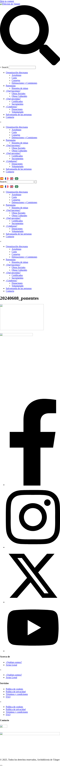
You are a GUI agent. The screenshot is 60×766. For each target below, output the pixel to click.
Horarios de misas (20, 88)
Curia (14, 78)
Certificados (17, 101)
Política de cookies (14, 689)
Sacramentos (17, 104)
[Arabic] (17, 177)
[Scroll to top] (1, 765)
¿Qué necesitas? (13, 99)
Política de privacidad (16, 691)
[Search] (35, 181)
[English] (12, 177)
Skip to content (7, 1)
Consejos (16, 80)
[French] (7, 177)
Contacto (10, 117)
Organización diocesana (17, 72)
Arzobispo (16, 75)
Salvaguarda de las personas (19, 114)
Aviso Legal (11, 665)
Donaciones (17, 109)
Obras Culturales (19, 96)
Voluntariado (17, 112)
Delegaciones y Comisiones (24, 83)
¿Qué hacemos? (13, 91)
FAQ (8, 697)
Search (5, 67)
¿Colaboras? (11, 106)
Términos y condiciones (17, 694)
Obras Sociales (18, 93)
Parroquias (11, 85)
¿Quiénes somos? (14, 662)
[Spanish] (2, 177)
